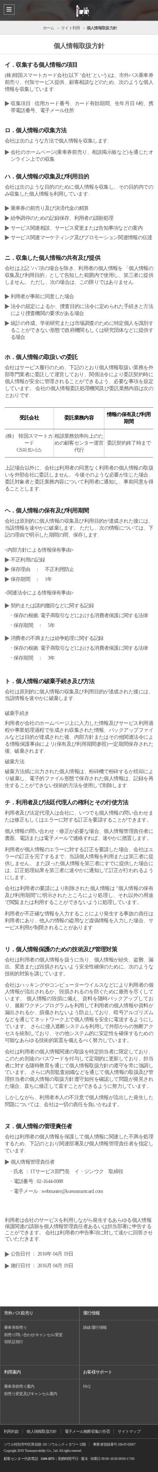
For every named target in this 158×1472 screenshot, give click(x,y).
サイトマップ (129, 1431)
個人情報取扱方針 (41, 1431)
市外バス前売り (18, 1313)
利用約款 (11, 1431)
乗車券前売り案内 (19, 1386)
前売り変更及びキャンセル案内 (30, 1393)
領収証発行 (13, 1341)
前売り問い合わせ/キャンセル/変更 (33, 1334)
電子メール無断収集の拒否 (87, 1431)
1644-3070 (47, 1459)
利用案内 (12, 1372)
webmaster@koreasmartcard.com (72, 1191)
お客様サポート (97, 1372)
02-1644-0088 (50, 1181)
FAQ (86, 1386)
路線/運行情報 (95, 1327)
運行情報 (91, 1313)
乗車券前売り (15, 1327)
